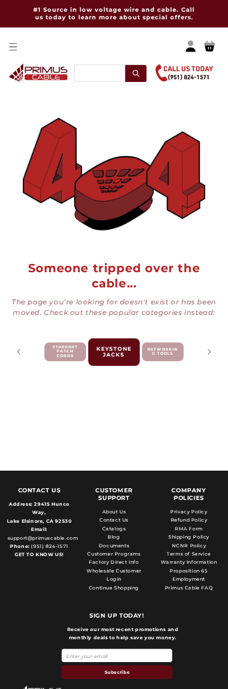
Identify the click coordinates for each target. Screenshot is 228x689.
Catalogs (114, 529)
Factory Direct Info (114, 562)
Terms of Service (189, 554)
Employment (188, 579)
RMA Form (189, 529)
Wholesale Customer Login (114, 575)
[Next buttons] (209, 352)
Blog (114, 537)
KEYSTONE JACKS (114, 351)
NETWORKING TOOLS (162, 352)
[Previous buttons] (19, 352)
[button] (12, 46)
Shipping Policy (188, 537)
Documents (114, 546)
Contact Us (114, 520)
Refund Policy (189, 520)
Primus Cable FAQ (189, 588)
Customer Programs (113, 554)
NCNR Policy (189, 546)
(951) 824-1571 (49, 546)
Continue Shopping (114, 588)
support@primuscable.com (42, 538)
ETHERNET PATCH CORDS (65, 352)
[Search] (136, 72)
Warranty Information (189, 562)
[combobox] (110, 72)
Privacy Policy (188, 512)
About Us (114, 512)
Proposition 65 (189, 571)
